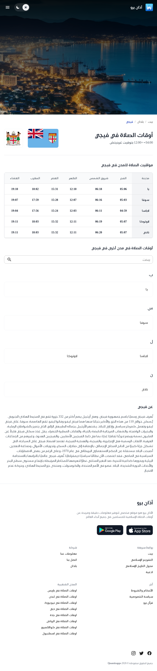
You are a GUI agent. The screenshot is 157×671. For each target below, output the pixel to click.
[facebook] (149, 653)
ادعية (149, 572)
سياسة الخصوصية (141, 596)
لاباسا (145, 210)
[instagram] (133, 653)
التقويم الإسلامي (142, 559)
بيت (150, 121)
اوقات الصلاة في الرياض (61, 621)
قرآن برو (148, 602)
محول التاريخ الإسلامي (139, 566)
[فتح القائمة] (7, 7)
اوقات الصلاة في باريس (62, 590)
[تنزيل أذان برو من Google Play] (110, 530)
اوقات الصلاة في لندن (63, 596)
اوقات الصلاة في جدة (63, 615)
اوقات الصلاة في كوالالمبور (59, 627)
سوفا (145, 199)
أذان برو (136, 7)
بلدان (140, 121)
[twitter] (141, 653)
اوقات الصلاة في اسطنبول (59, 633)
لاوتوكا (144, 221)
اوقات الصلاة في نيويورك (60, 602)
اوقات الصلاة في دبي (63, 608)
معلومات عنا (68, 553)
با (148, 189)
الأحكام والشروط (142, 590)
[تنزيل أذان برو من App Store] (139, 530)
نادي (146, 232)
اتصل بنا (72, 559)
